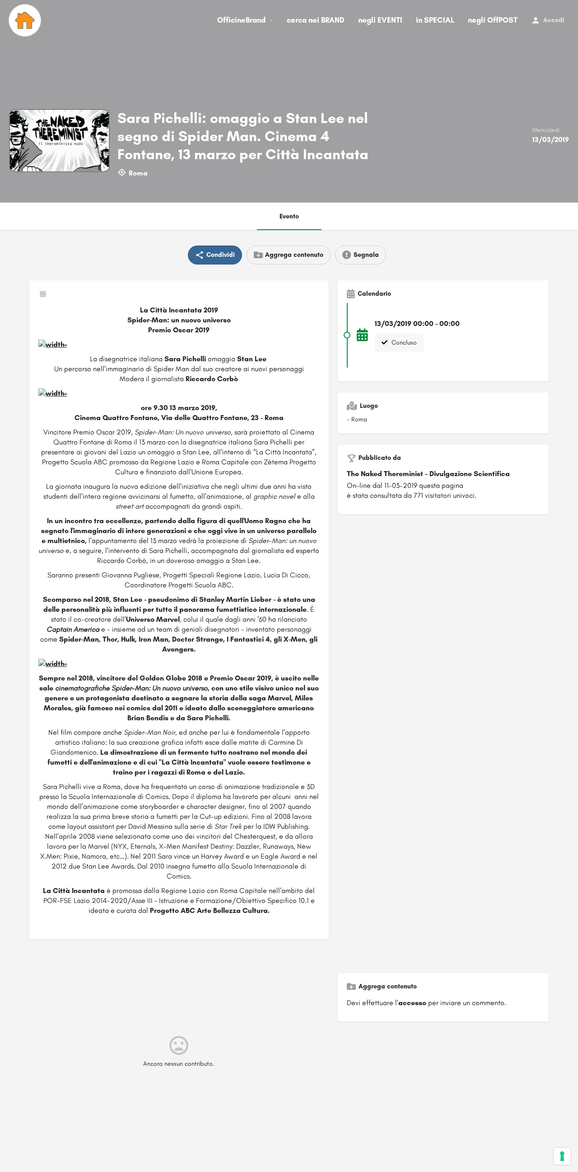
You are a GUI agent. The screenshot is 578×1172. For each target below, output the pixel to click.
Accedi (553, 20)
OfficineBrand (241, 19)
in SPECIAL (435, 19)
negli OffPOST (492, 19)
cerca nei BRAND (316, 19)
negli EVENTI (380, 19)
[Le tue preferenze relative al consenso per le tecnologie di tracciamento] (562, 1156)
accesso (412, 1002)
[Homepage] (26, 20)
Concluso (403, 342)
